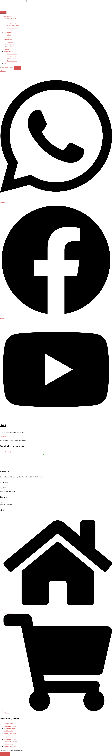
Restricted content (12, 18)
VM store (6, 49)
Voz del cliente (8, 39)
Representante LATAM (10, 726)
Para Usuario (7, 16)
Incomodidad (10, 44)
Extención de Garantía (13, 25)
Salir (5, 63)
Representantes (8, 32)
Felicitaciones (11, 42)
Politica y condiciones (10, 733)
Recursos (9, 30)
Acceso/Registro (8, 46)
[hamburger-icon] (3, 12)
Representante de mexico (10, 728)
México (9, 35)
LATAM (9, 37)
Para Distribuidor (8, 51)
